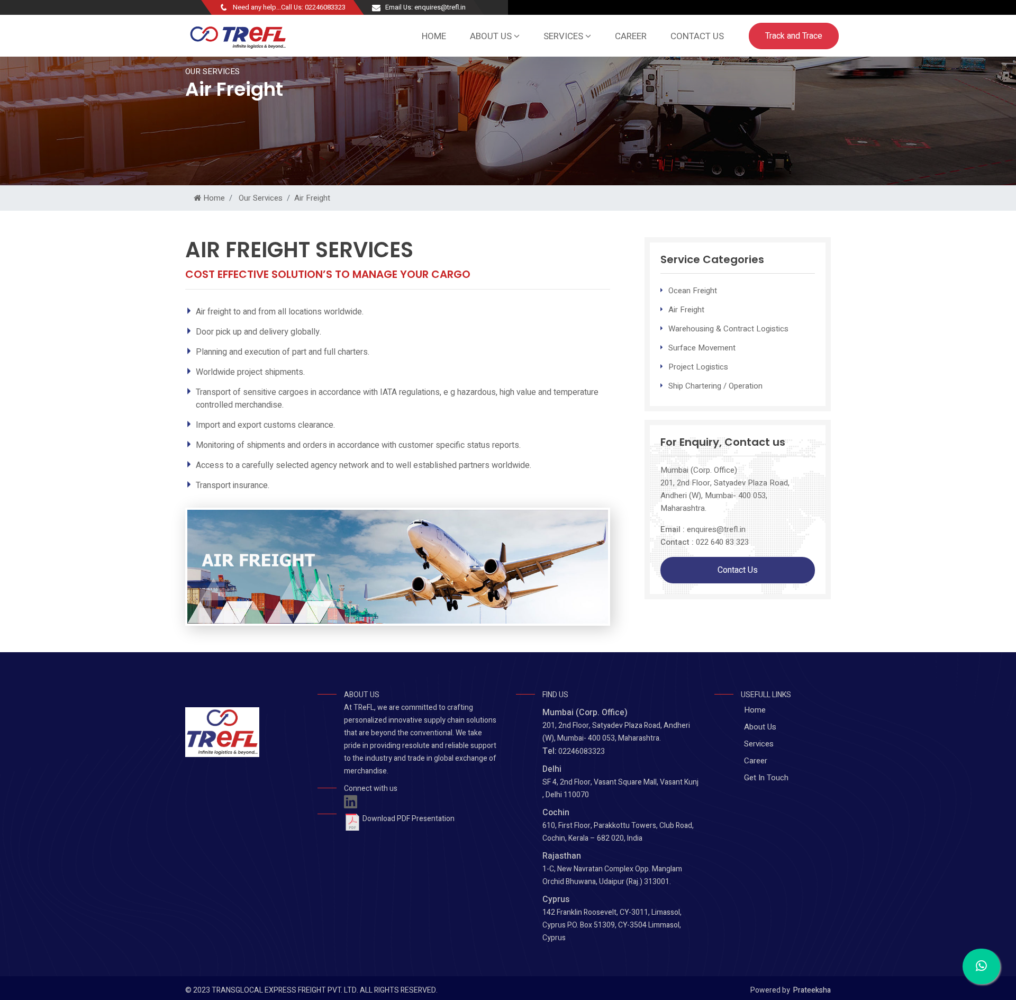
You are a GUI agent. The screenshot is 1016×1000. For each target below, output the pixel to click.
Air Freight (312, 198)
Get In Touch (766, 777)
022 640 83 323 (722, 542)
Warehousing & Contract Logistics (728, 329)
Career (631, 36)
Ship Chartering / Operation (715, 386)
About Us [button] (492, 36)
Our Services (260, 198)
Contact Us (697, 36)
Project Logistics (698, 367)
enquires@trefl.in (716, 529)
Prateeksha (812, 990)
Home (434, 36)
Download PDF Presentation (408, 818)
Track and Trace (793, 36)
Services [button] (564, 36)
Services (759, 744)
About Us (760, 727)
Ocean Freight (692, 290)
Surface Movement (702, 348)
